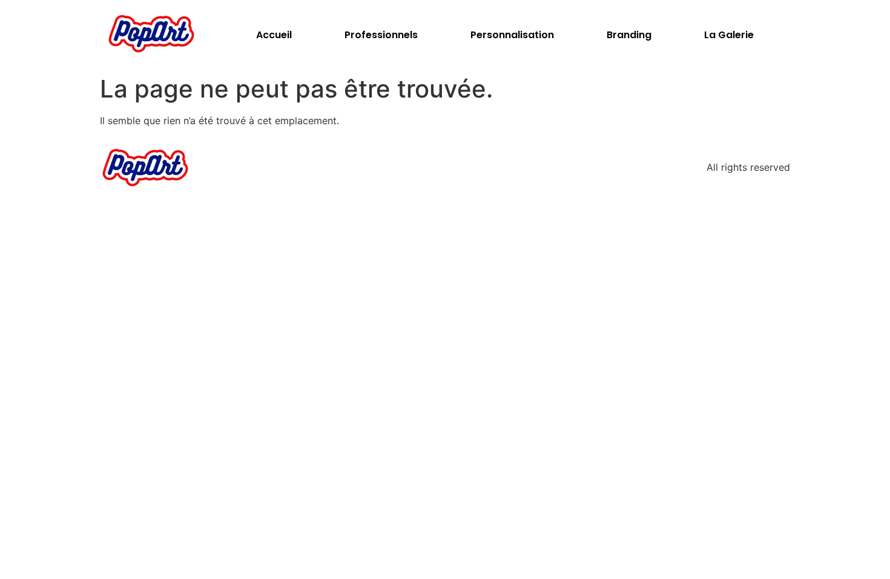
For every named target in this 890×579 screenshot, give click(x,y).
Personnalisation (512, 35)
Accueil (274, 35)
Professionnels (381, 35)
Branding (629, 35)
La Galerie (729, 35)
